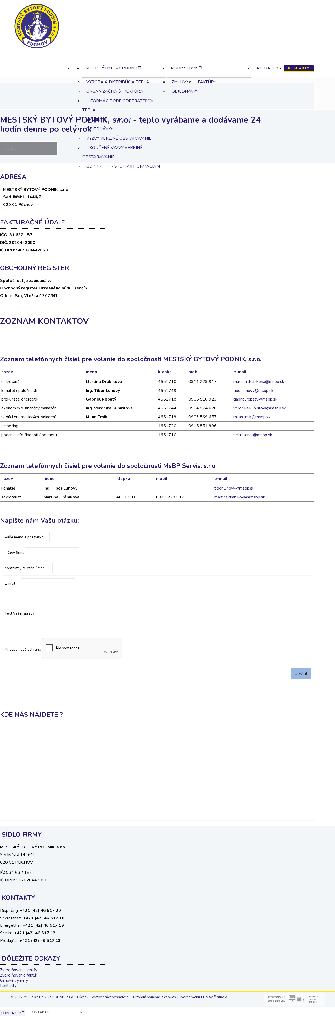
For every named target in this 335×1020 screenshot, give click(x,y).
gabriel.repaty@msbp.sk (255, 399)
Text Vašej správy (20, 613)
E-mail (10, 583)
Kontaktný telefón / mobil (26, 568)
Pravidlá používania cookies (154, 997)
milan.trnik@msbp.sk (252, 417)
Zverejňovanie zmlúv (18, 970)
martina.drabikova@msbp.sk (258, 382)
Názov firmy (14, 552)
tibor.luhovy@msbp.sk (253, 390)
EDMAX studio (213, 997)
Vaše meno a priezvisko (25, 537)
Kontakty (8, 986)
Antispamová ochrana (23, 649)
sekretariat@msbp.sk (252, 435)
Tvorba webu (190, 997)
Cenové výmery (14, 980)
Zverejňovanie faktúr (18, 975)
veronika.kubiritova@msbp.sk (259, 408)
